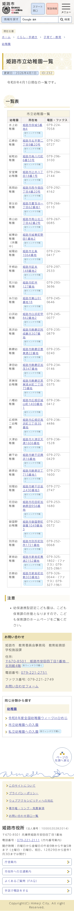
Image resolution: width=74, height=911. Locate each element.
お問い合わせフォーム (22, 686)
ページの (62, 759)
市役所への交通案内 (18, 871)
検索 (67, 19)
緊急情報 (52, 8)
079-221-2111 (28, 840)
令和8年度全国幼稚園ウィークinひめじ (38, 718)
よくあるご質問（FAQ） (22, 881)
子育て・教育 (52, 37)
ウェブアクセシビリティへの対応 (31, 800)
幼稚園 (6, 44)
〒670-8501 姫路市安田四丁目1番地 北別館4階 (37, 663)
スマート (38, 9)
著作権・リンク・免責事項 (26, 808)
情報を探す (11, 19)
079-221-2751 (34, 672)
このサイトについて (22, 785)
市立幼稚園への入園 (24, 724)
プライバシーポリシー (24, 793)
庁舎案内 (11, 862)
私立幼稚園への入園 (34, 731)
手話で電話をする (16, 890)
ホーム (6, 37)
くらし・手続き (27, 37)
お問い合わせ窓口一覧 (24, 815)
